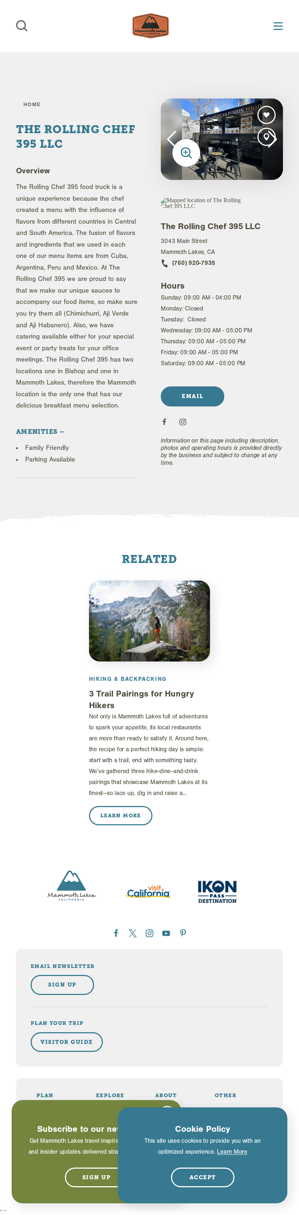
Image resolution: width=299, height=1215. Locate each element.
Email (193, 396)
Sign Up (62, 984)
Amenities (37, 431)
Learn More (232, 1151)
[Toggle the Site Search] (22, 26)
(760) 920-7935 (193, 262)
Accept (203, 1177)
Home (32, 104)
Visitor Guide (66, 1042)
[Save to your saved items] (266, 115)
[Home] (150, 26)
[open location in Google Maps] (205, 203)
